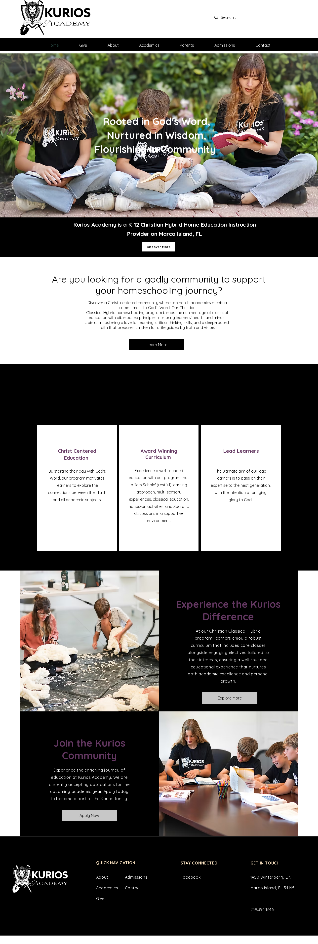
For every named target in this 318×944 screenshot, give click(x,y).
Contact (133, 887)
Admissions (136, 877)
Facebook (191, 877)
